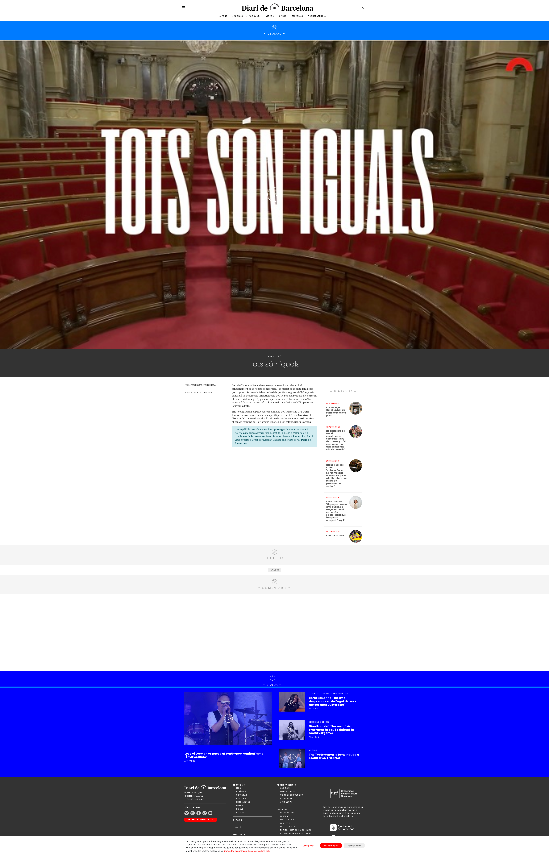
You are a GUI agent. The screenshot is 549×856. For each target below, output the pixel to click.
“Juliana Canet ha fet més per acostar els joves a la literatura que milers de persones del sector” (336, 476)
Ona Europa (287, 819)
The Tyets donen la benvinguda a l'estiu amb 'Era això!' (334, 756)
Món (238, 788)
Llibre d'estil (288, 791)
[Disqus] (274, 632)
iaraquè (274, 570)
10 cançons (287, 813)
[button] (183, 7)
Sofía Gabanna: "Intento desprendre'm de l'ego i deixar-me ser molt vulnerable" (332, 701)
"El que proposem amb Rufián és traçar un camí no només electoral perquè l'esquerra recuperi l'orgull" (336, 511)
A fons (223, 16)
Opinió (283, 16)
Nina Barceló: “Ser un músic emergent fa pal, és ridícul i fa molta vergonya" (331, 730)
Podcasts (239, 834)
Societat (241, 795)
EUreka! (284, 816)
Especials (297, 16)
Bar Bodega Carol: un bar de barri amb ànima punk (336, 411)
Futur (239, 805)
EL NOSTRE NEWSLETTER (200, 819)
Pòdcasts (255, 16)
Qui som (285, 788)
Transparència (317, 16)
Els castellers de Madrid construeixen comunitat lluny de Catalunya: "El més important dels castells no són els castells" (336, 440)
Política (241, 791)
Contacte (286, 798)
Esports (241, 812)
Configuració (309, 845)
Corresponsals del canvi (295, 833)
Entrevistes (243, 802)
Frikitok (285, 823)
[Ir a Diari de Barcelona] (205, 786)
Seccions (238, 16)
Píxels (239, 809)
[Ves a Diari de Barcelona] (274, 8)
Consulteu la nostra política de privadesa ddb (247, 851)
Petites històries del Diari (296, 830)
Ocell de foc (288, 826)
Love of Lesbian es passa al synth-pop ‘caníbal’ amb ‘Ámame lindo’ (223, 755)
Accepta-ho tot (331, 845)
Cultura (241, 798)
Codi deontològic (291, 795)
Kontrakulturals (335, 535)
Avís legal (286, 802)
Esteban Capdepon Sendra (202, 385)
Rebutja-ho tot (354, 845)
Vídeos (270, 16)
